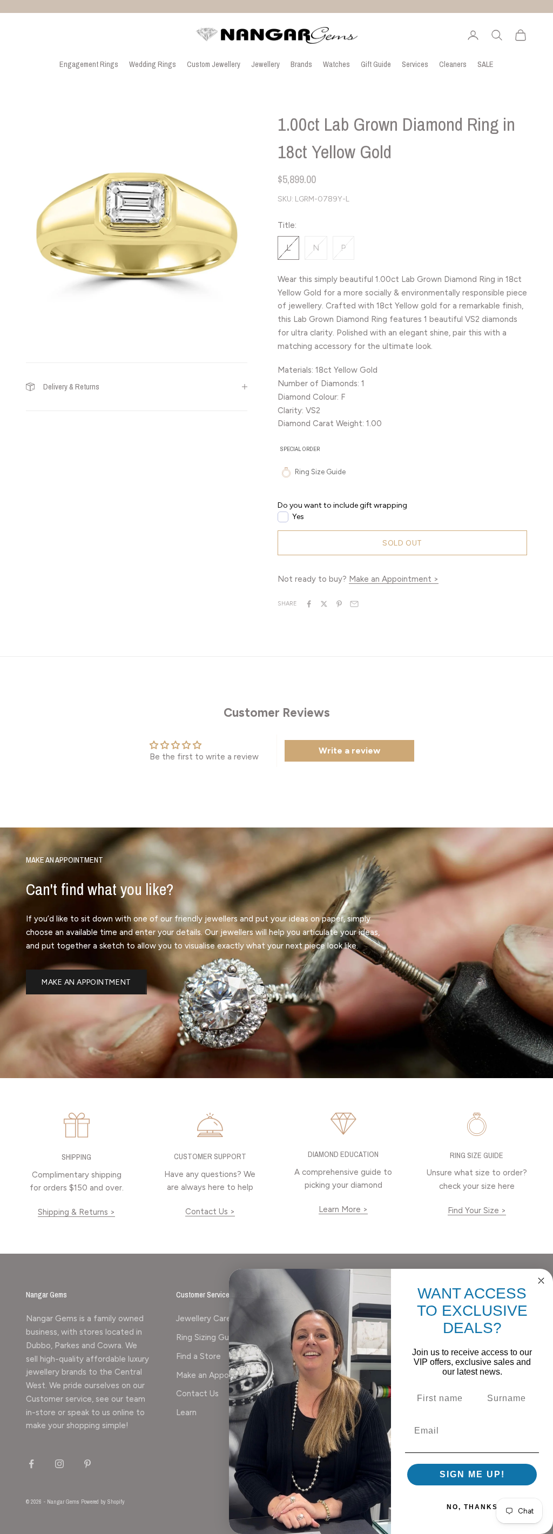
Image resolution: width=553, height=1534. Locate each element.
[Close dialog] (541, 1280)
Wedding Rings (152, 64)
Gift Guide (376, 64)
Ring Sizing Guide (208, 1337)
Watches (336, 64)
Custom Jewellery (213, 64)
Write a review (349, 750)
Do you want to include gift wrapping (342, 505)
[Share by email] (354, 604)
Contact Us (197, 1393)
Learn (186, 1412)
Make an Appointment (86, 982)
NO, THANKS (472, 1507)
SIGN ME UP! (472, 1474)
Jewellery (265, 64)
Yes (298, 516)
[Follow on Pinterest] (87, 1463)
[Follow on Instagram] (59, 1463)
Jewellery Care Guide (215, 1318)
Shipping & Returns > (76, 1212)
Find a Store (198, 1356)
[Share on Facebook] (309, 604)
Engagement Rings (88, 64)
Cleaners (453, 64)
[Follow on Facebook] (31, 1463)
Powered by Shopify (103, 1501)
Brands (301, 64)
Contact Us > (210, 1211)
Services (415, 64)
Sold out (402, 543)
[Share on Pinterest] (339, 604)
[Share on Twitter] (324, 604)
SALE (485, 64)
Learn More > (343, 1209)
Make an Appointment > (394, 579)
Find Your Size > (477, 1210)
